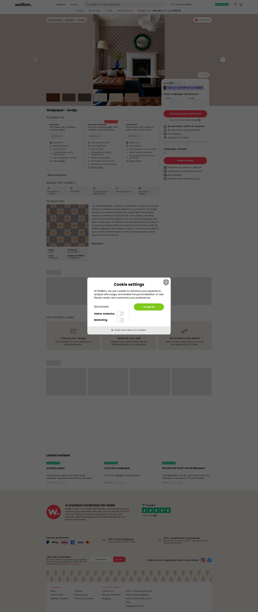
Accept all (149, 307)
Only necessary (101, 306)
